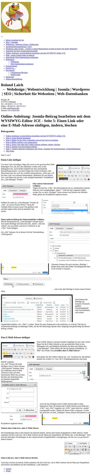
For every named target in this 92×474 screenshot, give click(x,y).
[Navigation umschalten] (2, 36)
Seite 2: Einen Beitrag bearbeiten (18, 138)
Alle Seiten (10, 151)
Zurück (8, 469)
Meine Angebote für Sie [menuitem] (15, 40)
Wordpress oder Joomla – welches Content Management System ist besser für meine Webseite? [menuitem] (41, 49)
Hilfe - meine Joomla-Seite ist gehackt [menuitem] (20, 55)
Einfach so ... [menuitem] (11, 68)
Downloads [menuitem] (10, 70)
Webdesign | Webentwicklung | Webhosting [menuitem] (22, 44)
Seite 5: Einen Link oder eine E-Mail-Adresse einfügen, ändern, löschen (33, 145)
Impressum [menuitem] (10, 77)
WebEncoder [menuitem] (15, 75)
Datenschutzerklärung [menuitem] (14, 79)
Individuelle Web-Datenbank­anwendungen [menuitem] (22, 57)
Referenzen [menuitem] (10, 60)
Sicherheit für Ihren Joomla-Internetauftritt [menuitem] (21, 51)
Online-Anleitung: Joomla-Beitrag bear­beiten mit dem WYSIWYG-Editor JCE (35, 136)
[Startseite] (16, 32)
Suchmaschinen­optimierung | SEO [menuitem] (19, 47)
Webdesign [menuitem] (15, 62)
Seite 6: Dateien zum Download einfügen (21, 147)
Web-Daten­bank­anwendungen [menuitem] (22, 64)
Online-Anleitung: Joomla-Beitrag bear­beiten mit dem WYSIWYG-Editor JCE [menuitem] (35, 53)
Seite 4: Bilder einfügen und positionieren (21, 142)
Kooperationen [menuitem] (11, 66)
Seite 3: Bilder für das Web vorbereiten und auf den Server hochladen (32, 140)
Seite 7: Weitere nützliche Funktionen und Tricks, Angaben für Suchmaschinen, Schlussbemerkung (43, 149)
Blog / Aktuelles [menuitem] (12, 42)
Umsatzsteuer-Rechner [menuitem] (19, 73)
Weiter (8, 471)
